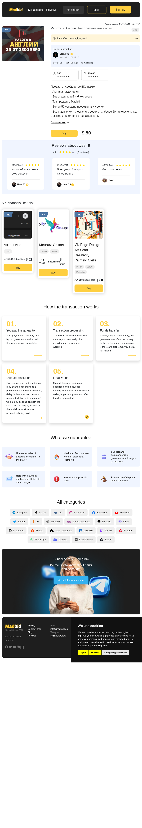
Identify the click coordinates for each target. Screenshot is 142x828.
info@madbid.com (59, 629)
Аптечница (12, 244)
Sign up (120, 9)
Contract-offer (34, 629)
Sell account (35, 9)
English (75, 9)
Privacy (31, 626)
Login (97, 9)
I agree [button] (83, 652)
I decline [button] (95, 652)
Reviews (51, 9)
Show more (58, 122)
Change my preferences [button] (115, 652)
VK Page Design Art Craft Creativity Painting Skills (87, 252)
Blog (30, 632)
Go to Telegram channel (71, 580)
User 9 (64, 54)
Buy (64, 133)
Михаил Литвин (52, 244)
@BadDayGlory (58, 636)
